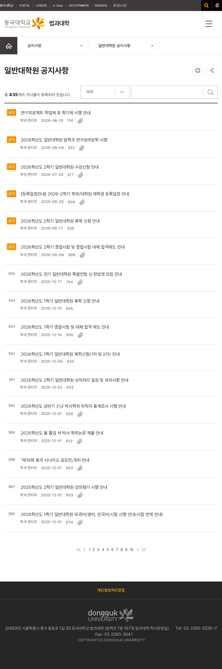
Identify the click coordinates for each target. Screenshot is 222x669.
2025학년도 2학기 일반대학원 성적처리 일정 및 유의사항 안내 (74, 380)
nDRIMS (41, 5)
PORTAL (24, 5)
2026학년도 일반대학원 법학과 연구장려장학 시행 (64, 140)
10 (132, 549)
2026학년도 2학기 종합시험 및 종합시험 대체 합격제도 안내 (73, 247)
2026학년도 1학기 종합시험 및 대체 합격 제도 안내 (65, 327)
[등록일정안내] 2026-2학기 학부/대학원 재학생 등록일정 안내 (75, 194)
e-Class (57, 5)
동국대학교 (7, 5)
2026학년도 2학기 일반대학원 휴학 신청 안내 (60, 221)
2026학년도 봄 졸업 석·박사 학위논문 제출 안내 (62, 433)
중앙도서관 (120, 5)
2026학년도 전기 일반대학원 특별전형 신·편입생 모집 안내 (71, 274)
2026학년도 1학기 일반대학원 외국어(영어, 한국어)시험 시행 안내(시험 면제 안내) (92, 514)
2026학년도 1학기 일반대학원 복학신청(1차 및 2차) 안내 (70, 354)
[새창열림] (206, 5)
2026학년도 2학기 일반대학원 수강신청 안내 (60, 167)
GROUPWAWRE (79, 5)
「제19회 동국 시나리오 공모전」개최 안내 (55, 460)
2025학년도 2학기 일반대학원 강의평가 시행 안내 (64, 487)
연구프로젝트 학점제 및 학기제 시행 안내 (55, 112)
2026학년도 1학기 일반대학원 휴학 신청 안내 (60, 301)
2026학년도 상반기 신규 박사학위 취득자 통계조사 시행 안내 (73, 406)
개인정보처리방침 (111, 590)
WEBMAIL (101, 5)
